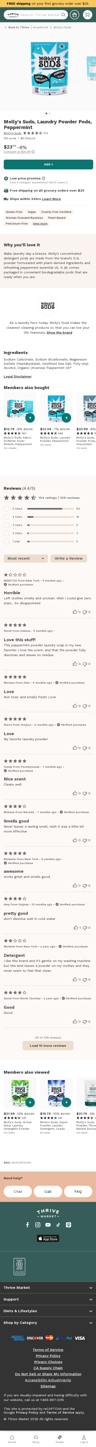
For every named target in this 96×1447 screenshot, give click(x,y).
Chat (18, 1191)
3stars (17, 525)
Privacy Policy (48, 1356)
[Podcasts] (68, 1225)
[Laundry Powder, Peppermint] (56, 408)
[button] (87, 14)
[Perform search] (12, 14)
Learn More (51, 199)
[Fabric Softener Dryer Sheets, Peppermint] (20, 408)
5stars (17, 508)
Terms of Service (48, 1350)
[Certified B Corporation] (27, 1266)
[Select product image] (49, 70)
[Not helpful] (84, 612)
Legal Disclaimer (18, 376)
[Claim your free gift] (74, 14)
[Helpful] (75, 612)
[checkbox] (48, 509)
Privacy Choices (48, 1362)
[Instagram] (38, 1225)
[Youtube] (48, 1225)
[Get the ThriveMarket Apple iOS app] (48, 1238)
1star (16, 541)
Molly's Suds (12, 133)
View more (40, 223)
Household (40, 27)
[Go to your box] (87, 14)
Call (48, 1191)
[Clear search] (64, 14)
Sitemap (48, 1386)
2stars (17, 533)
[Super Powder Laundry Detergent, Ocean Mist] (56, 1093)
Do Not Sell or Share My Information (48, 1374)
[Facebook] (27, 1225)
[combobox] (36, 14)
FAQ (78, 1191)
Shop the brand (59, 332)
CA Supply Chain (48, 1368)
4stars (17, 516)
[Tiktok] (58, 1225)
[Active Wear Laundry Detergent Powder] (20, 1093)
